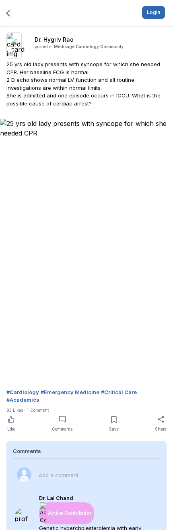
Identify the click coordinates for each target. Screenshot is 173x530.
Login (153, 12)
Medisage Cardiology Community (89, 46)
